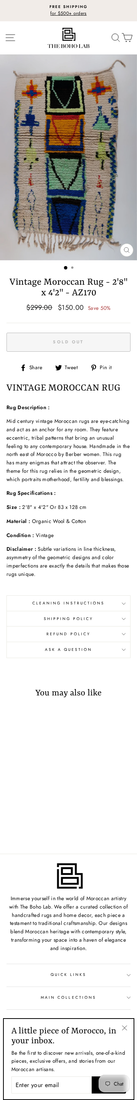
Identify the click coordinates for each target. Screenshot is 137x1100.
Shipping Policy (69, 619)
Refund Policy (68, 634)
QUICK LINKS (69, 974)
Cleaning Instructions (68, 603)
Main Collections (68, 997)
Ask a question (68, 649)
